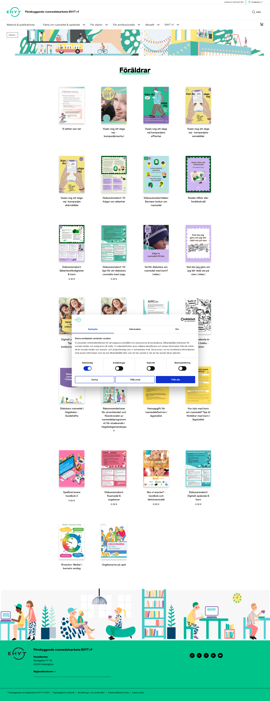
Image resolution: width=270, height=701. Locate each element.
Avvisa (94, 379)
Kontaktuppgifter (234, 2)
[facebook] (192, 655)
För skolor (96, 24)
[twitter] (199, 655)
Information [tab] (135, 329)
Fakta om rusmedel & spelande (61, 24)
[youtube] (220, 655)
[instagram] (206, 655)
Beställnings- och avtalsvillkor (91, 692)
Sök (258, 12)
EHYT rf (169, 24)
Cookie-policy (138, 692)
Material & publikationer (21, 24)
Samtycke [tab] (93, 329)
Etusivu (12, 35)
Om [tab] (177, 329)
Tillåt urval (135, 379)
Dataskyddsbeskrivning (118, 692)
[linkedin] (213, 655)
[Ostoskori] (261, 24)
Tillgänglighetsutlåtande (64, 692)
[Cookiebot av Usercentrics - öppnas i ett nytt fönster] (183, 320)
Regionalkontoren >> (44, 671)
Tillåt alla (175, 379)
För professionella (124, 24)
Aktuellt (149, 24)
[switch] (119, 368)
